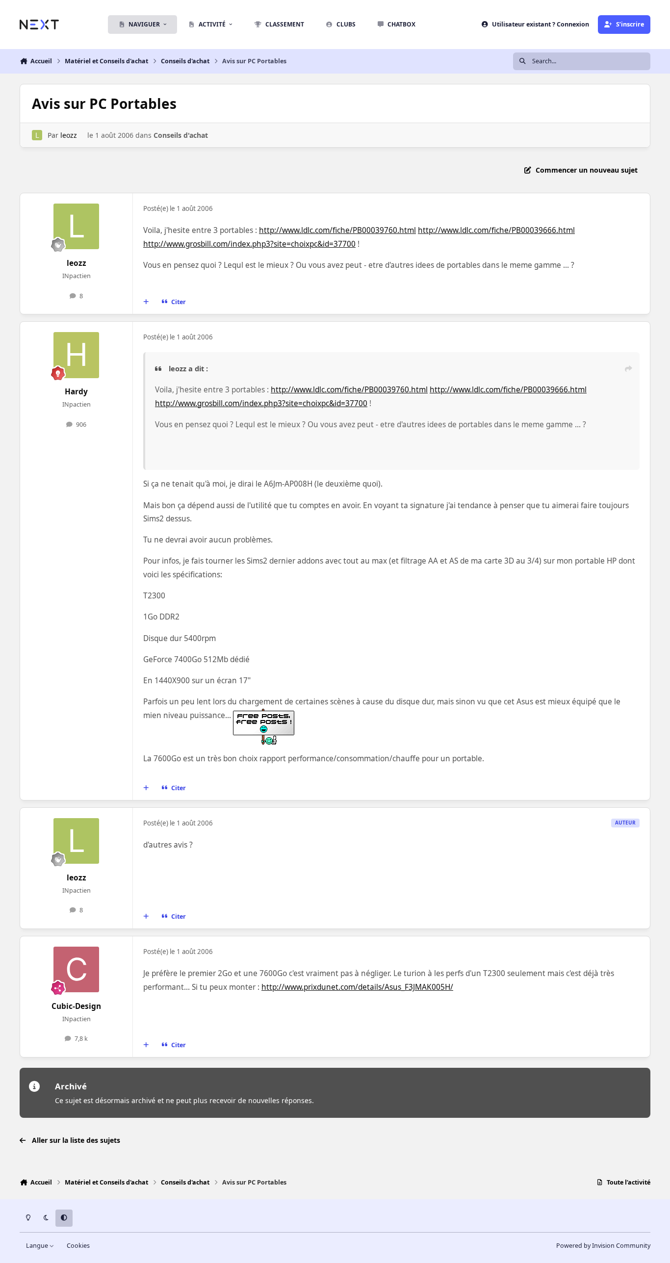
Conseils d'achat (181, 135)
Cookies (78, 1245)
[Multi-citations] (146, 302)
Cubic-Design (76, 1006)
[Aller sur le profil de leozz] (37, 135)
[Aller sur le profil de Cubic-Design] (76, 970)
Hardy (76, 392)
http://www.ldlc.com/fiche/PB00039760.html (337, 230)
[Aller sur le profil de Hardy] (76, 355)
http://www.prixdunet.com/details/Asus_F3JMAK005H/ (357, 987)
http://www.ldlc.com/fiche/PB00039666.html (496, 230)
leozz (68, 135)
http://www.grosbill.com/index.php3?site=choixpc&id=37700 (249, 244)
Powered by (603, 1245)
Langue (38, 1245)
